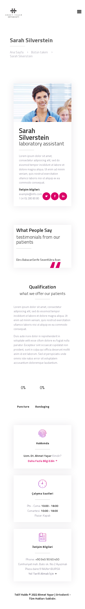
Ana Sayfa (17, 52)
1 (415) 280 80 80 (29, 198)
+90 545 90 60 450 (47, 559)
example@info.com (30, 194)
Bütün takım (39, 52)
